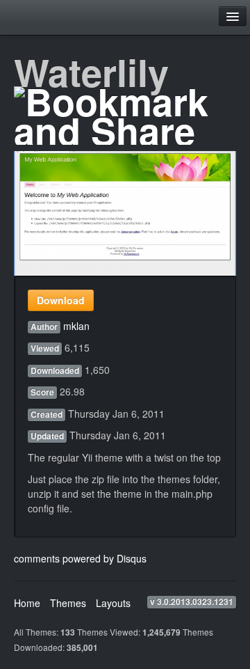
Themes (68, 603)
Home (27, 603)
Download (61, 300)
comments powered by (80, 558)
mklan (76, 326)
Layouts (113, 603)
